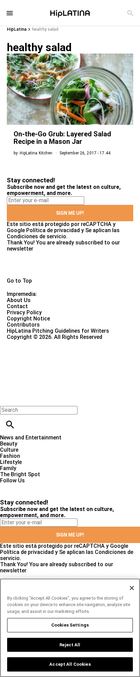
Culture (9, 450)
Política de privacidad (53, 230)
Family (8, 468)
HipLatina (17, 29)
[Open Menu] (9, 13)
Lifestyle (11, 462)
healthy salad (45, 29)
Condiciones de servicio (36, 236)
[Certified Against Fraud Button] (31, 343)
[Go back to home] (57, 365)
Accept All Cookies (69, 664)
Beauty (8, 443)
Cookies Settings (70, 625)
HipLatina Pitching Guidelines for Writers (58, 331)
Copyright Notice (28, 318)
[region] (70, 627)
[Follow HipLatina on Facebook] (8, 486)
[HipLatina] (70, 13)
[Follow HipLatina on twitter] (25, 486)
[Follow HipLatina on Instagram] (41, 486)
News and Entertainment (31, 437)
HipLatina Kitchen (36, 153)
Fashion (10, 456)
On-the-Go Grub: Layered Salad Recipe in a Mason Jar (62, 138)
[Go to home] (70, 265)
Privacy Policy (24, 312)
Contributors (23, 324)
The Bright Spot (20, 474)
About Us (19, 300)
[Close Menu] (7, 398)
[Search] (130, 13)
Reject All (69, 644)
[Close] (131, 588)
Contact (17, 306)
